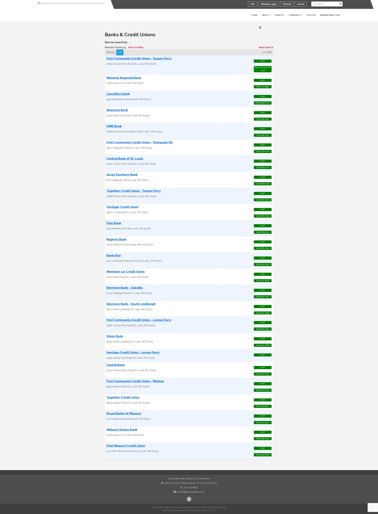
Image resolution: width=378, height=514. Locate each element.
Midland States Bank (121, 429)
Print (269, 52)
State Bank (114, 336)
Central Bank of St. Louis (124, 158)
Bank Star (113, 255)
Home (254, 15)
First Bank (113, 223)
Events (279, 15)
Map (263, 61)
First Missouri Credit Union (125, 446)
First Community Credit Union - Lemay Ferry (138, 320)
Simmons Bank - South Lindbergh (130, 304)
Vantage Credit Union (122, 207)
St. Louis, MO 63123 (190, 483)
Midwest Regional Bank (123, 78)
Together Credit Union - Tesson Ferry (133, 191)
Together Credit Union (122, 397)
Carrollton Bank (118, 94)
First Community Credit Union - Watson (135, 381)
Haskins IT (211, 510)
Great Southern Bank (122, 174)
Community (295, 15)
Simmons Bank (117, 110)
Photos (311, 15)
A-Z (120, 52)
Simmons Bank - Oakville (124, 288)
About (265, 15)
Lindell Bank (115, 365)
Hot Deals (266, 27)
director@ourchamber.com (190, 492)
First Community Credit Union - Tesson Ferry (138, 58)
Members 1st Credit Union (125, 271)
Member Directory (330, 15)
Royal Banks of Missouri (123, 413)
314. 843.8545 (190, 487)
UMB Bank (114, 126)
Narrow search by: (116, 42)
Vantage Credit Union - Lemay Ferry (132, 352)
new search (266, 47)
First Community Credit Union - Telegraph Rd (139, 142)
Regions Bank (116, 239)
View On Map (135, 47)
